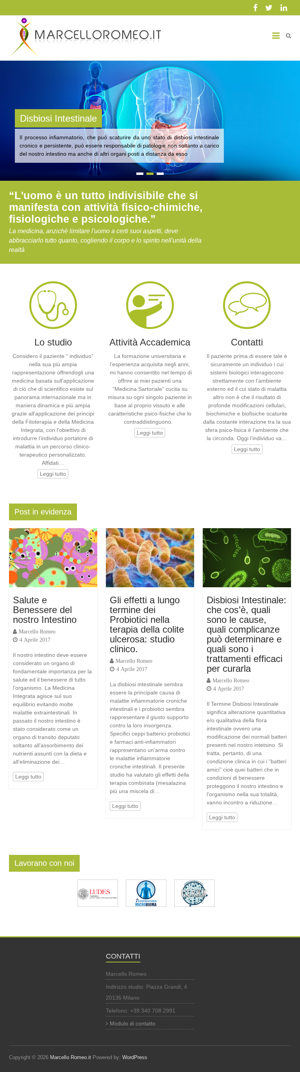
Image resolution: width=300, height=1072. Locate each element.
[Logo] (146, 883)
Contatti (247, 342)
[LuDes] (97, 883)
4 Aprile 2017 (35, 639)
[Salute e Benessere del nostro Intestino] (53, 532)
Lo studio (53, 342)
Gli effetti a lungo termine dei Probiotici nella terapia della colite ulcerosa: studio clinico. (147, 624)
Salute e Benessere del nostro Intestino (45, 610)
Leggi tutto (53, 474)
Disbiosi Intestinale (58, 118)
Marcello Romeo (37, 631)
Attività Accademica (149, 342)
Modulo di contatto (132, 1023)
